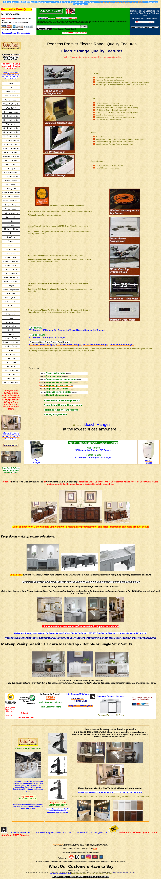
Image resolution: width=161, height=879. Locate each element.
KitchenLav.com (58, 844)
